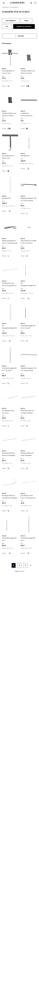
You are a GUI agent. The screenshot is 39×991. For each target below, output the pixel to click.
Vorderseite (5, 7)
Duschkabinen (14, 7)
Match (26, 20)
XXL (7, 26)
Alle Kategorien (11, 20)
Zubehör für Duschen (24, 26)
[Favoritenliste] (35, 3)
